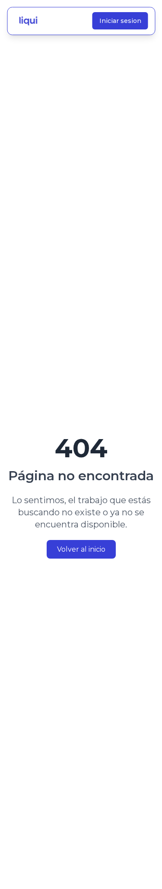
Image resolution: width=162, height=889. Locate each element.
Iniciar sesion (120, 21)
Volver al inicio (81, 549)
